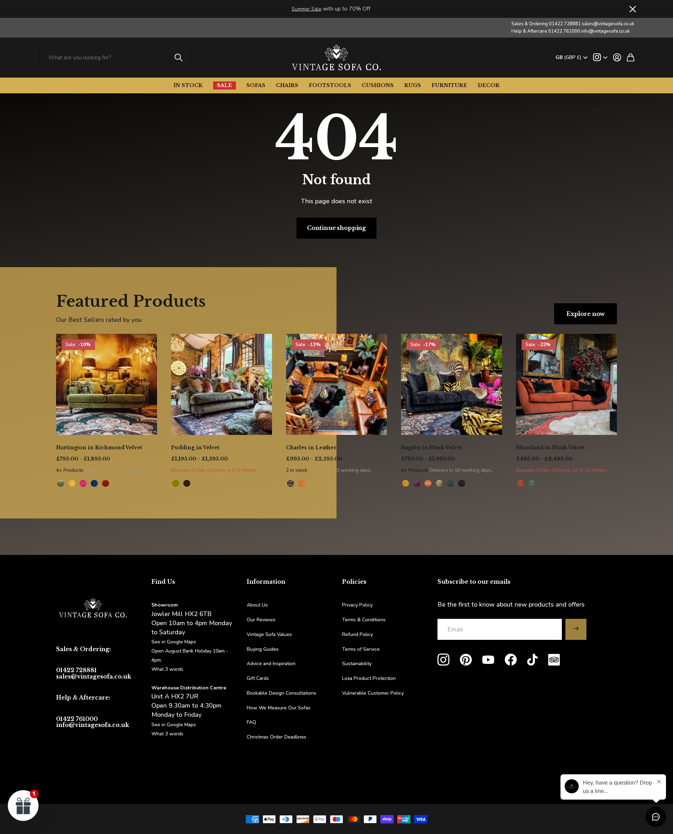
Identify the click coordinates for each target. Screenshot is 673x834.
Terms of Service (361, 649)
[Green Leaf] (60, 483)
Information (266, 581)
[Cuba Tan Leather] (290, 483)
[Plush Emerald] (531, 483)
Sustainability (357, 663)
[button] (23, 805)
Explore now (585, 313)
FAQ (251, 722)
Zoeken (178, 57)
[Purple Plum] (416, 483)
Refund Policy (357, 634)
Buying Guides (263, 649)
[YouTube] (488, 660)
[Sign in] (617, 57)
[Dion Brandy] (186, 483)
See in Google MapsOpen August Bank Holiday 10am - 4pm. (189, 650)
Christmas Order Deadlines (276, 737)
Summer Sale (306, 9)
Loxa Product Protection (369, 678)
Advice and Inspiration (271, 663)
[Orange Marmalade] (428, 483)
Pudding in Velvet (195, 447)
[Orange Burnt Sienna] (105, 483)
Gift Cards (258, 678)
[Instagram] (443, 660)
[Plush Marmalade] (520, 483)
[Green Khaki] (439, 483)
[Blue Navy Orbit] (94, 483)
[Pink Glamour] (83, 483)
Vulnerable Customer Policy (373, 693)
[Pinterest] (466, 660)
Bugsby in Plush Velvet (431, 447)
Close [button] (632, 9)
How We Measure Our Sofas (279, 707)
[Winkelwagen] (630, 57)
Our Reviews (261, 619)
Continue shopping (336, 227)
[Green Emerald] (450, 483)
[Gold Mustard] (405, 483)
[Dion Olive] (175, 483)
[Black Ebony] (461, 483)
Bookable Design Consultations (281, 693)
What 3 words (167, 669)
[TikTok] (532, 660)
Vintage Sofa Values (269, 634)
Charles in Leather (311, 447)
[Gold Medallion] (71, 483)
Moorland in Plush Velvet (550, 447)
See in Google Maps (173, 724)
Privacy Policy (357, 605)
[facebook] (511, 660)
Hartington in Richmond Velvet (99, 447)
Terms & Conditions (364, 619)
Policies (354, 581)
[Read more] (600, 57)
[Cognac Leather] (301, 483)
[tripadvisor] (554, 660)
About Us (257, 605)
